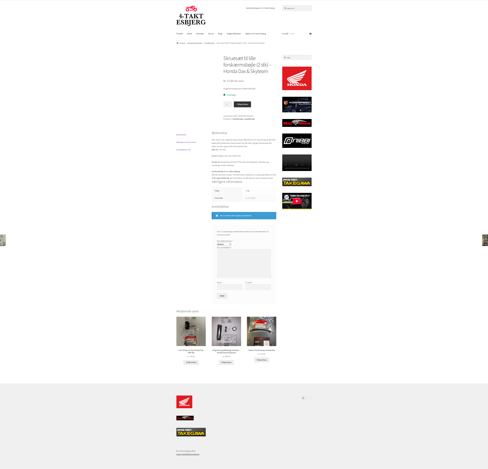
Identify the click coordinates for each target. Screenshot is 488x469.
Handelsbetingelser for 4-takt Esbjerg (260, 8)
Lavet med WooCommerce (187, 454)
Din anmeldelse (224, 247)
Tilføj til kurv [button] (191, 362)
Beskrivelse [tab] (181, 134)
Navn (220, 282)
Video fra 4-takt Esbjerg (255, 33)
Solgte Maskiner (234, 33)
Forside (179, 33)
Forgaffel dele (209, 43)
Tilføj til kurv (242, 104)
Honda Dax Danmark (194, 43)
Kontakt (200, 33)
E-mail (249, 282)
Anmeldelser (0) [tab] (183, 149)
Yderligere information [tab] (186, 142)
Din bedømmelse (225, 241)
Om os (211, 33)
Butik (189, 33)
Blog (220, 33)
